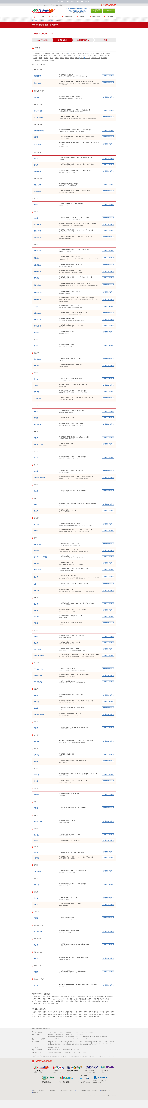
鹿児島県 (91, 1016)
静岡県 (60, 1014)
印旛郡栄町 (104, 58)
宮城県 (50, 1012)
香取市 (77, 58)
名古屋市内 (74, 1043)
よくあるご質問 (95, 17)
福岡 (78, 1044)
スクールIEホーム (36, 20)
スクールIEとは (40, 17)
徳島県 (45, 1016)
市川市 (92, 53)
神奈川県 (101, 1012)
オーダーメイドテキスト (89, 1038)
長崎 (84, 1044)
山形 (71, 1041)
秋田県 (55, 1012)
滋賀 (113, 1043)
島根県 (107, 1014)
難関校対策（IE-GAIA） (89, 1036)
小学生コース (52, 1034)
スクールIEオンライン (102, 1036)
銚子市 (87, 53)
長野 (55, 1043)
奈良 (49, 1044)
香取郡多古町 (37, 60)
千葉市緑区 (72, 53)
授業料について (66, 1049)
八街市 (51, 58)
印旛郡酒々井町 (95, 58)
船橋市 (97, 53)
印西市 (56, 58)
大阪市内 (98, 1043)
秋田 (65, 1041)
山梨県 (45, 1014)
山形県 (60, 1012)
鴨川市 (102, 55)
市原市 (79, 55)
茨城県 (70, 1012)
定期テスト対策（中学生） (79, 1034)
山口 (64, 1044)
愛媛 (76, 1044)
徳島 (67, 1044)
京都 (110, 1043)
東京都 (96, 1012)
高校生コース (68, 1034)
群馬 (49, 1043)
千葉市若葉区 (64, 53)
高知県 (60, 1016)
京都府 (80, 1014)
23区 (81, 1041)
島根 (56, 1044)
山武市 (82, 58)
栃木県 (75, 1012)
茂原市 (45, 55)
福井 (66, 1043)
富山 (60, 1043)
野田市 (40, 55)
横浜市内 (95, 1041)
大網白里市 (45, 60)
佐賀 (81, 1044)
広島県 (34, 1016)
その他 (84, 1041)
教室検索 (81, 17)
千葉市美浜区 (80, 53)
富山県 (113, 1012)
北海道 (34, 1012)
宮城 (68, 1041)
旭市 (65, 55)
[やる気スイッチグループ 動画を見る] (108, 5)
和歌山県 (101, 1014)
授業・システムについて (54, 1049)
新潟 (52, 1043)
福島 (74, 1041)
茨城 (110, 1041)
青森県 (39, 1012)
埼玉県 (86, 1012)
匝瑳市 (72, 58)
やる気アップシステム (66, 1038)
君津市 (35, 58)
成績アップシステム (77, 1038)
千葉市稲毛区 (55, 53)
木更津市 (108, 53)
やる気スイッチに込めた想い (65, 1032)
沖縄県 (97, 1016)
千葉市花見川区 (46, 53)
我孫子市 (96, 55)
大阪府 (86, 1014)
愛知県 (65, 1014)
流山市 (84, 55)
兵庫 (107, 1043)
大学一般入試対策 (69, 1036)
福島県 (65, 1012)
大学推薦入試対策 (79, 1036)
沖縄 (96, 1044)
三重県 (70, 1014)
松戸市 (35, 55)
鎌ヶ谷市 (107, 55)
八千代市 (90, 55)
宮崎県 (86, 1016)
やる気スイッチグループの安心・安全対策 (83, 1032)
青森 (59, 1041)
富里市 (67, 58)
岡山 (59, 1044)
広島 (61, 1044)
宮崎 (90, 1044)
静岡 (87, 1043)
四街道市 (46, 58)
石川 (63, 1043)
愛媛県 (55, 1016)
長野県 (50, 1014)
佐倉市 (55, 55)
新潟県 (107, 1012)
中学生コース (60, 1034)
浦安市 (40, 58)
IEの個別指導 (67, 17)
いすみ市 (87, 58)
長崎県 (75, 1016)
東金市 (60, 55)
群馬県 (80, 1012)
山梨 (58, 1043)
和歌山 (52, 1044)
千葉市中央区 (37, 53)
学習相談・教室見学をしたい (70, 1052)
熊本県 (80, 1016)
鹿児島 (93, 1044)
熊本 (87, 1044)
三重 (90, 1043)
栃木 (113, 1041)
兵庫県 (91, 1014)
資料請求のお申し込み (47, 20)
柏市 (75, 55)
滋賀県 (75, 1014)
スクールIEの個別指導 (54, 1038)
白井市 (62, 58)
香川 (70, 1044)
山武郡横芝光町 (54, 60)
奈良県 (96, 1014)
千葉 (105, 1041)
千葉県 (91, 1012)
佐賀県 (70, 1016)
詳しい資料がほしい (83, 1052)
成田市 (50, 55)
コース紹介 (53, 17)
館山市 (102, 53)
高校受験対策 (60, 1036)
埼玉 (107, 1041)
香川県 (50, 1016)
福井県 (39, 1014)
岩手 (62, 1041)
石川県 (34, 1014)
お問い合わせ (109, 17)
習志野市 (70, 55)
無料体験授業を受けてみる (55, 1052)
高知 (73, 1044)
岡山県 (113, 1014)
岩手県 (45, 1012)
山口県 (39, 1016)
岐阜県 (55, 1014)
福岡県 (65, 1016)
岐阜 (84, 1043)
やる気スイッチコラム (54, 1047)
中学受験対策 (52, 1036)
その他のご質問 (75, 1049)
